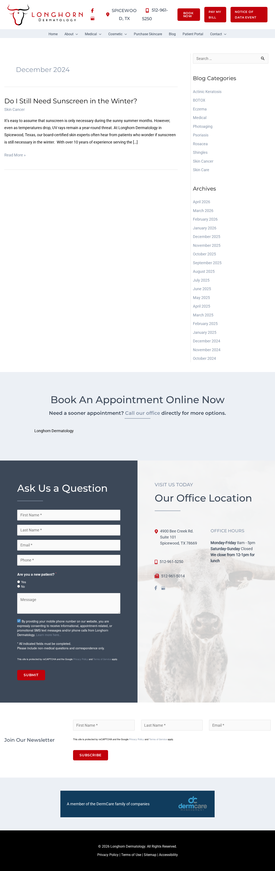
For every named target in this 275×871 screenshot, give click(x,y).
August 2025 (204, 271)
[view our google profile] (92, 18)
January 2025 (204, 332)
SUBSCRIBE (90, 755)
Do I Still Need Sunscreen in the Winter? (70, 101)
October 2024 (204, 358)
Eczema (200, 109)
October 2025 (204, 254)
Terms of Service (102, 659)
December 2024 (206, 341)
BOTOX (199, 100)
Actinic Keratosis (207, 91)
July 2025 (201, 280)
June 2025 (202, 289)
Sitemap (150, 855)
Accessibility (168, 855)
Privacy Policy (80, 659)
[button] (186, 14)
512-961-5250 (171, 561)
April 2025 (201, 306)
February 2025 (205, 323)
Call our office (142, 413)
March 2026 (203, 210)
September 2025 (207, 263)
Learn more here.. (48, 635)
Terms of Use (131, 855)
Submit (31, 675)
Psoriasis (201, 135)
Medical (199, 117)
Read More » (15, 156)
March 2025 (203, 315)
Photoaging (202, 126)
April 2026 (201, 202)
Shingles (200, 152)
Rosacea (201, 144)
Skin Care (201, 170)
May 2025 (201, 297)
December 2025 (206, 236)
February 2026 (205, 219)
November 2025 (206, 245)
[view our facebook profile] (92, 11)
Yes (23, 582)
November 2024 (206, 350)
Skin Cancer (14, 109)
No (23, 586)
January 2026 (204, 228)
